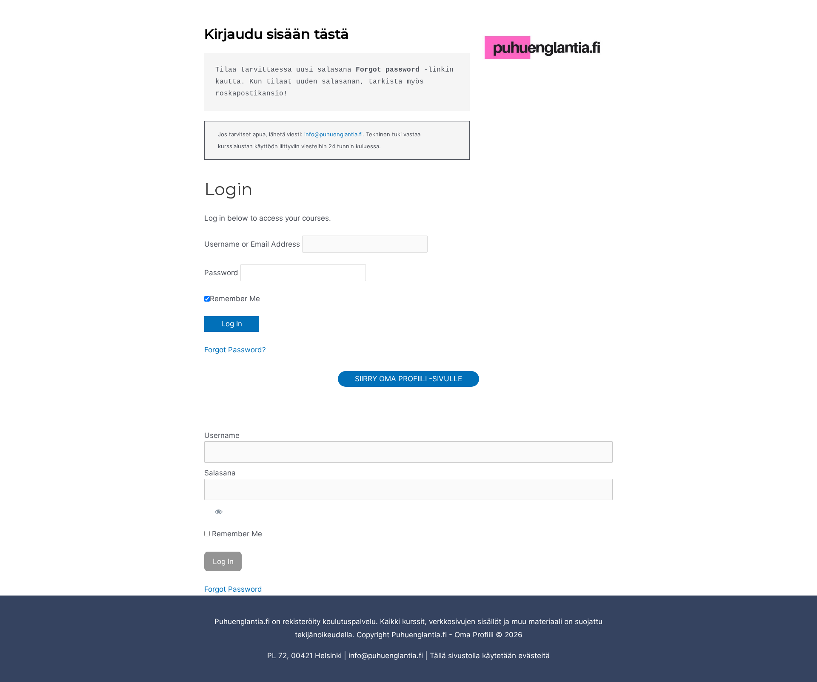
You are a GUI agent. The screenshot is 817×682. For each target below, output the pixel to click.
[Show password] (219, 512)
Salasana (220, 473)
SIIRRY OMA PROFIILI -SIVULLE (408, 378)
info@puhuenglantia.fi (333, 134)
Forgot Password (233, 589)
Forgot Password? (235, 349)
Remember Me (235, 298)
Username (222, 435)
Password (221, 272)
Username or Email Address (252, 244)
